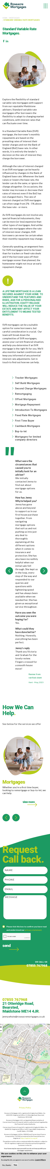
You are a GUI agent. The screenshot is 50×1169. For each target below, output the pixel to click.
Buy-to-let (21, 431)
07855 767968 (37, 965)
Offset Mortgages (25, 399)
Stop (46, 694)
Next (44, 571)
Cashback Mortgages (27, 426)
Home (4, 18)
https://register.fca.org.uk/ (29, 1138)
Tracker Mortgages (26, 377)
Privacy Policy (25, 1107)
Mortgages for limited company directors (28, 438)
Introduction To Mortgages (31, 409)
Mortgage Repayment (27, 404)
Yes (15, 1165)
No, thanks (6, 1165)
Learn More (40, 1160)
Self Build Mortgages (27, 383)
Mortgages (14, 18)
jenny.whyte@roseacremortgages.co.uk (23, 1016)
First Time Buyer (24, 420)
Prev (9, 571)
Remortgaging (23, 393)
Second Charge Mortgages (31, 388)
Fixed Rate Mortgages (28, 415)
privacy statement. (33, 930)
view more (29, 802)
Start (44, 694)
